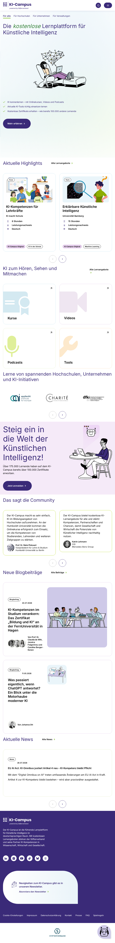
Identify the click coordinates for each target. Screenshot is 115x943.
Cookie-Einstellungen (13, 915)
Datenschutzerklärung (51, 915)
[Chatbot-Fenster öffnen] (104, 932)
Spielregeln (98, 915)
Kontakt (68, 915)
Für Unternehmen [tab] (41, 16)
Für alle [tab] (7, 16)
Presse (78, 915)
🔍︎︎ (98, 5)
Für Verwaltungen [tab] (61, 16)
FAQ (88, 915)
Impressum (32, 915)
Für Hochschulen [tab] (22, 16)
